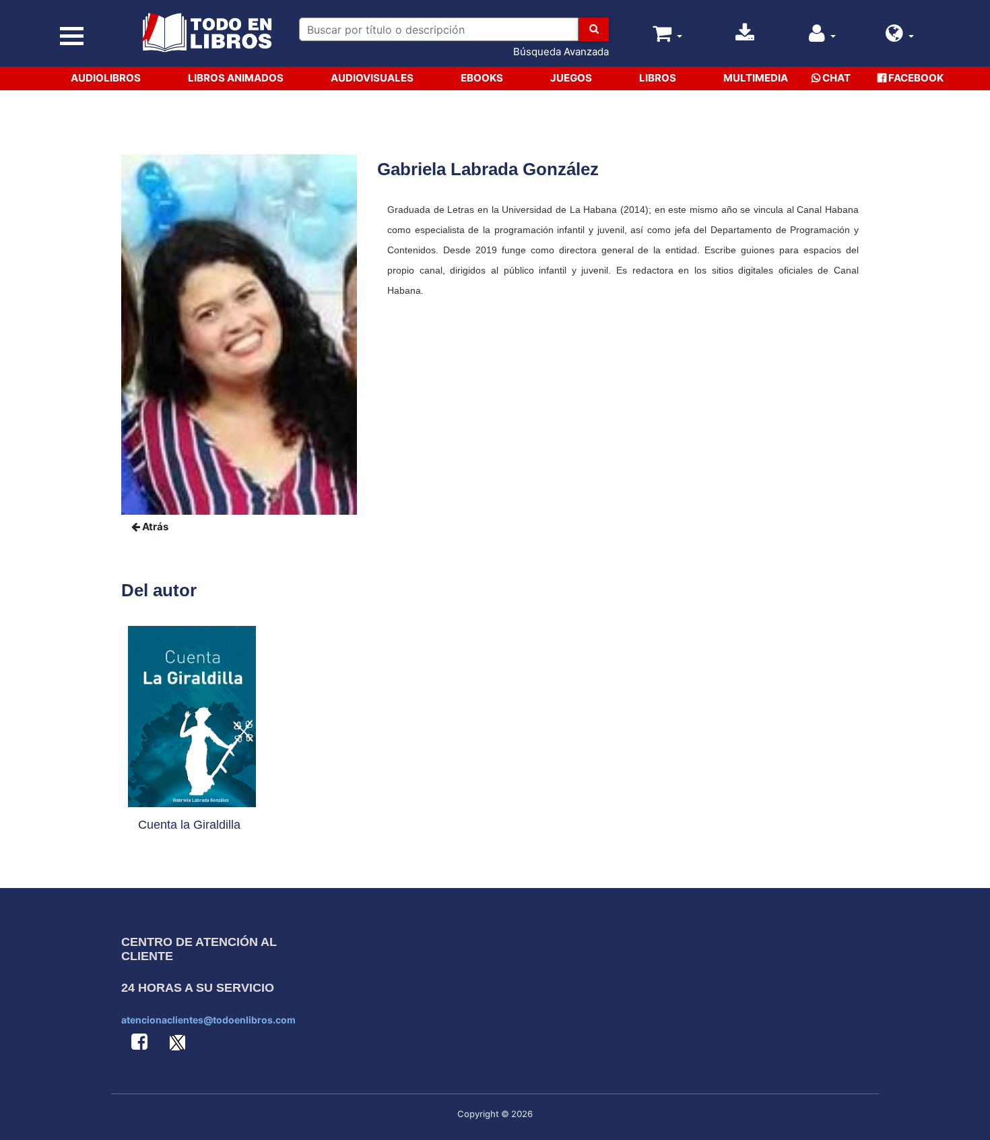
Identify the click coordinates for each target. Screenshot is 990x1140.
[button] (900, 36)
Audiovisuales (372, 77)
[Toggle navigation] (71, 36)
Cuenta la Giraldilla (189, 824)
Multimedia (755, 77)
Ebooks (482, 77)
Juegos (571, 77)
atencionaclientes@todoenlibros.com (208, 1019)
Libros (657, 77)
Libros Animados (236, 77)
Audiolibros (106, 77)
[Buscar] (594, 29)
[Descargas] (744, 36)
